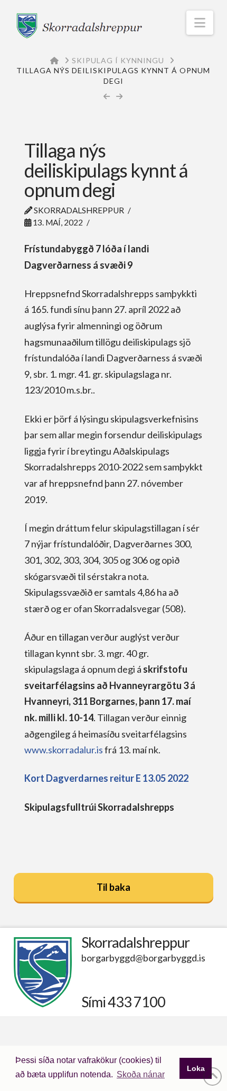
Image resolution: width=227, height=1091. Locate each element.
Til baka (113, 887)
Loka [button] (196, 1068)
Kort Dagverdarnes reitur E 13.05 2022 (106, 778)
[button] (199, 23)
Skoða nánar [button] (141, 1074)
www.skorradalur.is (63, 749)
